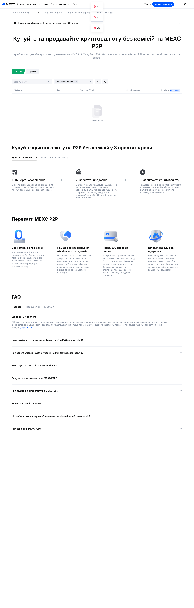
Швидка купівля (21, 12)
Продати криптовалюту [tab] (54, 157)
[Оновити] (105, 81)
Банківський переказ (80, 12)
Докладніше (26, 327)
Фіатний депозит (53, 12)
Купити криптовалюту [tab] (24, 157)
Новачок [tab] (16, 306)
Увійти (147, 4)
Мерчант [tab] (49, 306)
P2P (37, 12)
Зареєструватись (163, 4)
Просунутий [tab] (33, 306)
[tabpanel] (97, 184)
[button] (98, 81)
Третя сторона (105, 12)
